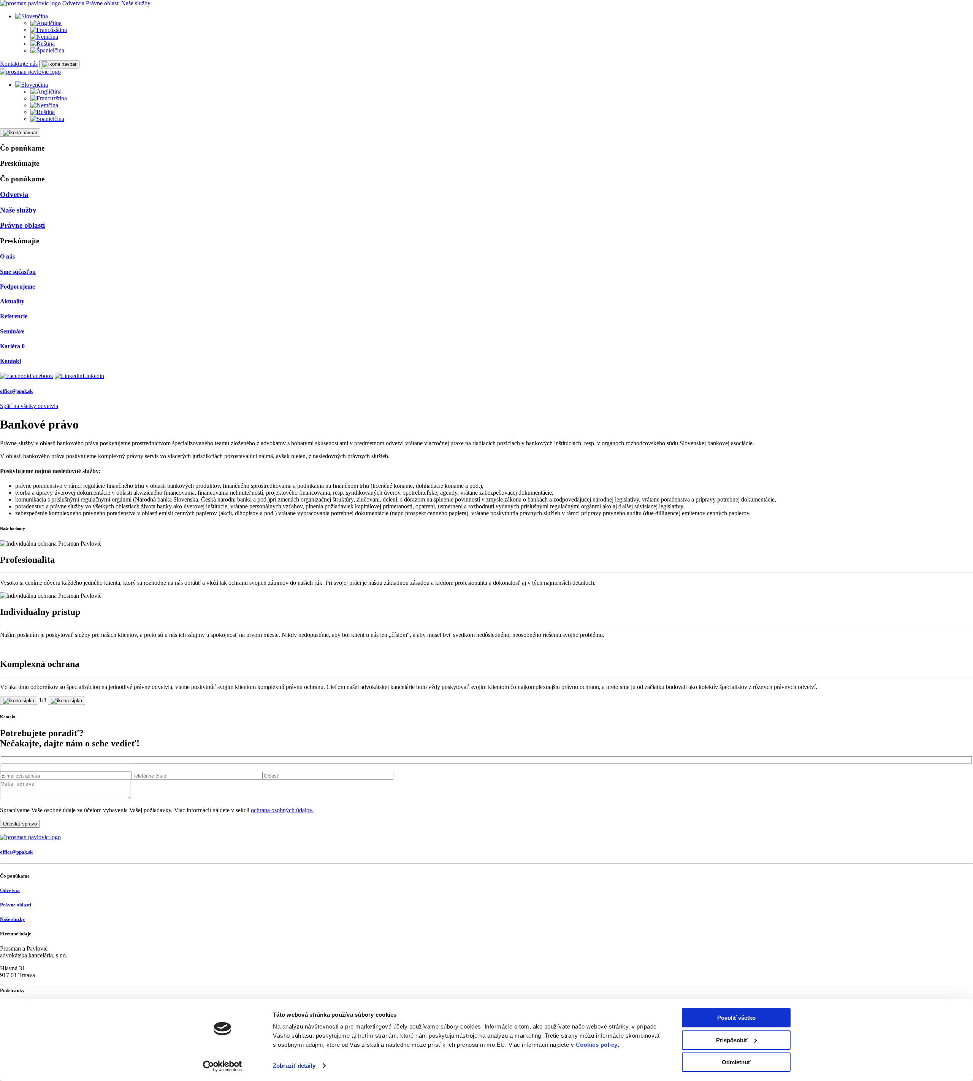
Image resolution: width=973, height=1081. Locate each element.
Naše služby (136, 3)
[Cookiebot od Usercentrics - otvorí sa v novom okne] (222, 1066)
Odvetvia (73, 3)
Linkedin (93, 376)
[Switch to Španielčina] (47, 50)
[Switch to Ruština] (42, 43)
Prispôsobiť (732, 1040)
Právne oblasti (103, 3)
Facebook (41, 376)
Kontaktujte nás (19, 63)
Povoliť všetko (736, 1017)
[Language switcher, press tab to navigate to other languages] (31, 16)
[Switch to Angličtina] (46, 23)
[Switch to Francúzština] (48, 30)
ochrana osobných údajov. (282, 810)
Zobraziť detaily (294, 1065)
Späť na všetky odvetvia (29, 406)
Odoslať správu (20, 824)
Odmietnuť (736, 1062)
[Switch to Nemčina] (44, 36)
